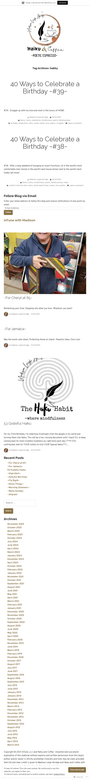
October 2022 (14, 566)
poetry (55, 120)
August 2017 (13, 664)
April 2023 (12, 562)
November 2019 (15, 643)
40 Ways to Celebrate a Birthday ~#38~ (45, 142)
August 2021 (13, 587)
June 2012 (12, 734)
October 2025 (14, 527)
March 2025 (13, 531)
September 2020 (16, 622)
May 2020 (12, 632)
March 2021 (13, 601)
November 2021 (15, 576)
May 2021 (12, 594)
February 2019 (14, 653)
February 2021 (14, 604)
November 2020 (15, 615)
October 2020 (14, 618)
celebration (23, 123)
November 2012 (15, 717)
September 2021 (15, 583)
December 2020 (15, 611)
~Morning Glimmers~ (18, 487)
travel (66, 182)
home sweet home (41, 185)
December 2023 (15, 559)
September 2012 (15, 724)
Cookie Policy (59, 774)
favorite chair (21, 185)
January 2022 (14, 573)
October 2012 (14, 720)
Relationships (64, 120)
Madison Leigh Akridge (38, 117)
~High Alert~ (14, 473)
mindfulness (47, 120)
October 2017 (14, 660)
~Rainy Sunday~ (15, 491)
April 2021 (12, 597)
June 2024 (12, 545)
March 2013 (13, 706)
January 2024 (14, 555)
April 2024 (12, 548)
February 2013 (14, 710)
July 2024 (12, 541)
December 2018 (15, 657)
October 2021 (14, 580)
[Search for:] (20, 503)
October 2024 (14, 538)
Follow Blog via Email (20, 196)
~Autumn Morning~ (17, 477)
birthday (14, 123)
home (36, 123)
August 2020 (14, 625)
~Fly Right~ (13, 480)
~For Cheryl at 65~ (18, 298)
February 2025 (15, 534)
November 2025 (15, 524)
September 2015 (15, 682)
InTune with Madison (19, 220)
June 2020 (12, 629)
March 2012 (13, 745)
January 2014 (14, 696)
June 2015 (12, 689)
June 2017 (12, 671)
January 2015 (14, 692)
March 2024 (13, 552)
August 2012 (13, 727)
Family (22, 120)
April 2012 (12, 741)
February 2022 (15, 569)
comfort (12, 185)
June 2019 (12, 646)
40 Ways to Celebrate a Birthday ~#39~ (45, 87)
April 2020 (12, 636)
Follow (8, 212)
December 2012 (15, 713)
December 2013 (15, 699)
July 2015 (12, 685)
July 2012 (12, 731)
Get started (62, 3)
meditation (36, 120)
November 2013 (15, 703)
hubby (42, 123)
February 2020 (15, 639)
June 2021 (12, 590)
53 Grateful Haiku (17, 423)
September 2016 (15, 675)
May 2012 (12, 738)
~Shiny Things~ (15, 484)
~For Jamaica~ (15, 329)
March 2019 (13, 650)
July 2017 (12, 668)
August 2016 (13, 678)
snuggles (60, 123)
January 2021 (14, 608)
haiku (28, 120)
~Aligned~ (12, 494)
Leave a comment (75, 123)
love (47, 123)
